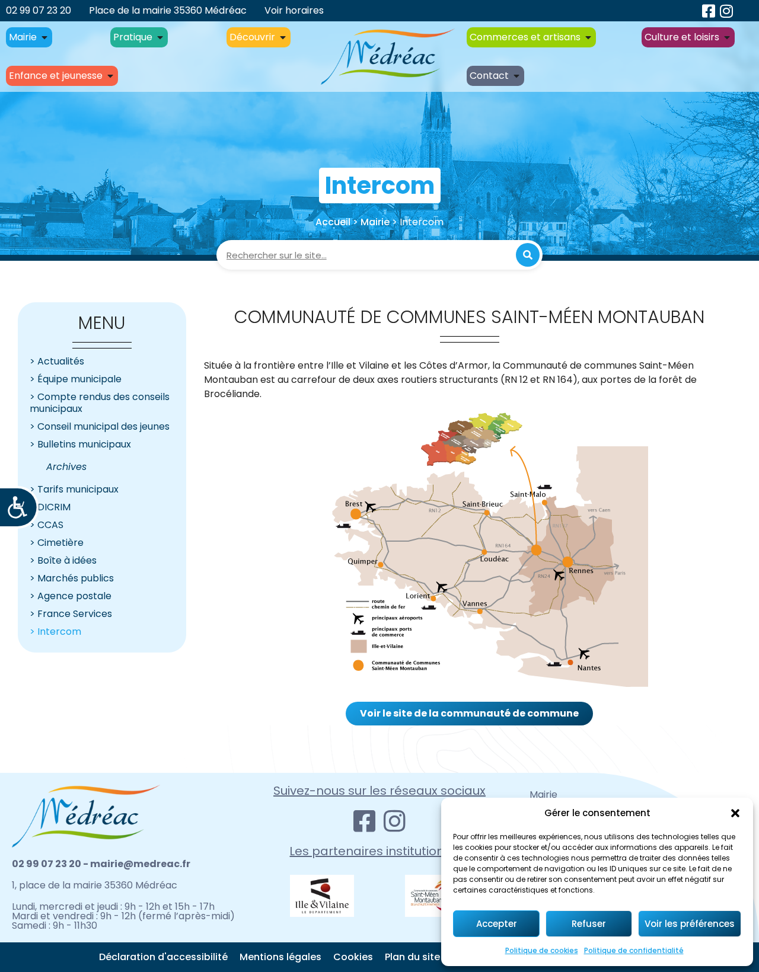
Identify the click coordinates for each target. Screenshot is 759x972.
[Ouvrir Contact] (516, 76)
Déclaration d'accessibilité (163, 957)
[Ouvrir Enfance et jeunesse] (110, 76)
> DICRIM (50, 507)
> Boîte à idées (63, 560)
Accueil (332, 222)
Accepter (496, 923)
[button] (735, 813)
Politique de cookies (541, 950)
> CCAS (46, 525)
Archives (66, 467)
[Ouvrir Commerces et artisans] (588, 37)
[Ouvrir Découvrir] (283, 37)
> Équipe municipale (76, 379)
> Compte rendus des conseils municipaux (100, 402)
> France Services (71, 614)
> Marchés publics (72, 578)
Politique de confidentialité (634, 950)
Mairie (375, 222)
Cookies (353, 957)
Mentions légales (280, 957)
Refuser (589, 923)
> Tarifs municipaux (74, 489)
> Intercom (55, 631)
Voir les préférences (690, 923)
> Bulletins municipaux (80, 444)
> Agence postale (70, 596)
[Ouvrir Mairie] (44, 37)
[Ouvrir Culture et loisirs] (727, 37)
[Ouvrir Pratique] (160, 37)
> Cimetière (57, 542)
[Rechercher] (528, 255)
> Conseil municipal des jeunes (100, 426)
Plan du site (412, 957)
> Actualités (57, 361)
